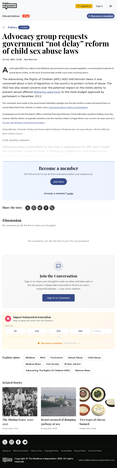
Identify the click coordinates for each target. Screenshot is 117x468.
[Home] (3, 27)
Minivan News (82, 370)
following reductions (47, 92)
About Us (6, 451)
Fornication (57, 357)
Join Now (58, 181)
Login (70, 193)
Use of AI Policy (95, 451)
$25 (58, 331)
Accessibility (66, 451)
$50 (80, 331)
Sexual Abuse (75, 357)
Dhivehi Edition (11, 16)
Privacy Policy (80, 451)
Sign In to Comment (58, 297)
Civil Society (52, 364)
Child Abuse (94, 357)
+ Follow (24, 27)
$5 (15, 331)
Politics (12, 27)
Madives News (33, 364)
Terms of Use (36, 451)
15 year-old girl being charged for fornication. (23, 122)
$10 (37, 331)
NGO (42, 357)
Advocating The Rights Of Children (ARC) (48, 370)
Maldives (30, 357)
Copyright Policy (51, 451)
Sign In (99, 6)
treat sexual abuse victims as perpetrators (68, 107)
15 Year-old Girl (72, 364)
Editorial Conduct (20, 451)
